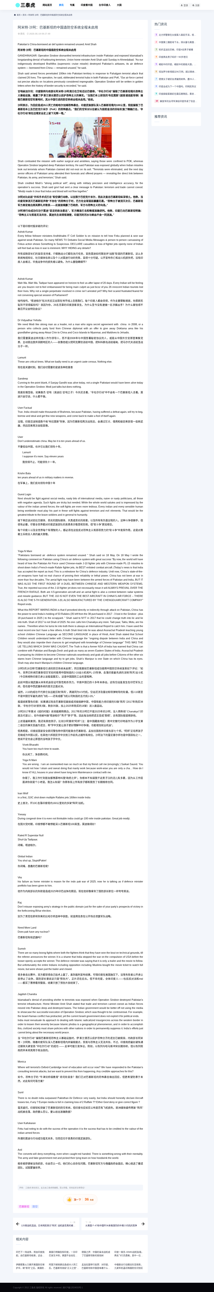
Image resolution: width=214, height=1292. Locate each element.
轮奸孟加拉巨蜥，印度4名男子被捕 (176, 49)
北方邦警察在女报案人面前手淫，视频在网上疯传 (178, 35)
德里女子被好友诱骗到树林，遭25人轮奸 (178, 79)
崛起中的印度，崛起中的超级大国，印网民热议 (178, 64)
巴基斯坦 (24, 1206)
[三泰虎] (25, 6)
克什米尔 (43, 109)
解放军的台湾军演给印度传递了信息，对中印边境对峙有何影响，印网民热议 (179, 101)
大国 (119, 5)
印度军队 (43, 1042)
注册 (197, 5)
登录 (186, 5)
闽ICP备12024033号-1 (73, 1287)
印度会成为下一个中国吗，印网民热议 (177, 86)
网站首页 (47, 5)
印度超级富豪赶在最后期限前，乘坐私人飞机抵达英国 (178, 94)
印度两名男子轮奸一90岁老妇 (173, 57)
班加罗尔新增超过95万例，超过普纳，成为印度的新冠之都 (178, 71)
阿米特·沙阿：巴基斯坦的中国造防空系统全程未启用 (50, 15)
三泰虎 (28, 1188)
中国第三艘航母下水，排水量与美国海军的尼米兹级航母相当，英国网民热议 (178, 42)
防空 (35, 1206)
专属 (72, 5)
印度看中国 (87, 5)
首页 (19, 15)
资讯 (61, 5)
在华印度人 (105, 5)
